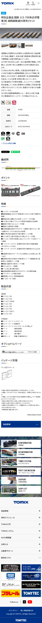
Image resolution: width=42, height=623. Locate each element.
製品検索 (4, 510)
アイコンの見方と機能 (9, 143)
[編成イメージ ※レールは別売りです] (5, 45)
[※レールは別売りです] (13, 45)
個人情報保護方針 (27, 610)
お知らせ (4, 544)
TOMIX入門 (6, 524)
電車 (3, 13)
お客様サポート (7, 551)
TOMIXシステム (7, 531)
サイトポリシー (13, 610)
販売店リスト (6, 557)
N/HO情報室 (6, 537)
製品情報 (6, 424)
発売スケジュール (8, 517)
